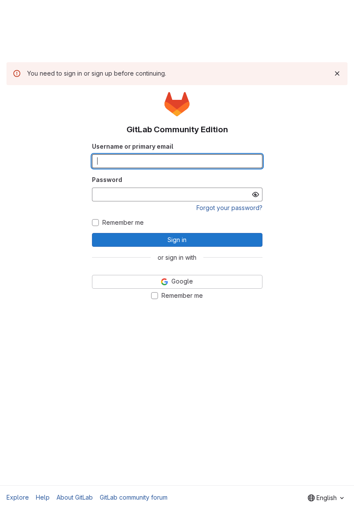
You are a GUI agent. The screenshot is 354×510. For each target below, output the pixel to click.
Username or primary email (132, 146)
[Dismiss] (337, 73)
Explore (17, 497)
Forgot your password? (229, 207)
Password (107, 179)
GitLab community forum (134, 497)
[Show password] (255, 194)
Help (43, 497)
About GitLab (75, 497)
